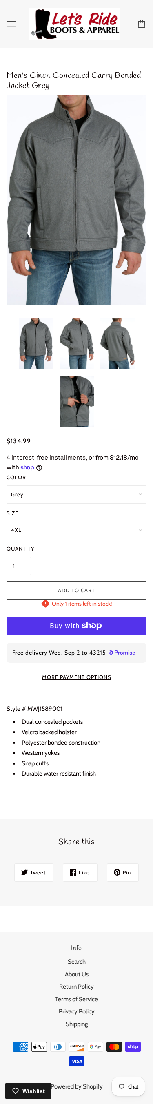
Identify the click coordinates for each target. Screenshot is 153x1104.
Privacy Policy (77, 1011)
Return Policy (76, 986)
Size (12, 513)
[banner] (74, 23)
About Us (77, 974)
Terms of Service (76, 999)
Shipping (77, 1024)
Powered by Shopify (77, 1086)
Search (77, 961)
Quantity (19, 548)
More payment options (76, 677)
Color (16, 477)
